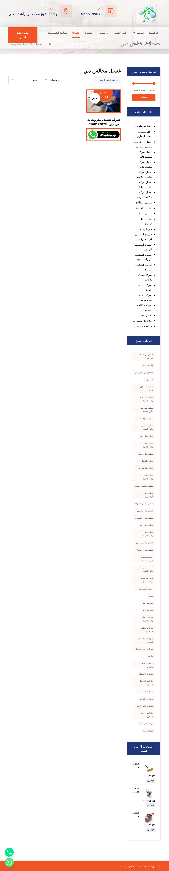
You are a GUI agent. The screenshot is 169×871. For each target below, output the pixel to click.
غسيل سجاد (145, 315)
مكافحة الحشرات (142, 321)
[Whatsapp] (9, 862)
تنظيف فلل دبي (146, 436)
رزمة (151, 595)
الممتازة (149, 379)
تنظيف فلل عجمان (145, 453)
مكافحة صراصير (143, 326)
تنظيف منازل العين (145, 510)
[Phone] (9, 852)
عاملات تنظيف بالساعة (147, 665)
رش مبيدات (148, 610)
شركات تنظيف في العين (147, 629)
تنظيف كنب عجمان (145, 468)
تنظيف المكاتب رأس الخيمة (146, 399)
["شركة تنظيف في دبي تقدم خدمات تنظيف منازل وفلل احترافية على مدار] (148, 13)
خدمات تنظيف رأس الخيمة (147, 569)
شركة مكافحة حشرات (144, 649)
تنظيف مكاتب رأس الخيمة (147, 477)
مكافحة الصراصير (145, 691)
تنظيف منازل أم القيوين (147, 495)
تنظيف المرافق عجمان (146, 388)
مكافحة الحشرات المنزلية (145, 683)
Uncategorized (143, 126)
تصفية (144, 97)
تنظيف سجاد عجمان (144, 418)
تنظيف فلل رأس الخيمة (148, 445)
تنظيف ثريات (145, 213)
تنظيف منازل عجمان (144, 549)
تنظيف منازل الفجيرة (144, 517)
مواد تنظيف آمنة (146, 723)
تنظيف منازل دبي (146, 525)
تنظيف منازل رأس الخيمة (147, 534)
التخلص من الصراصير (144, 372)
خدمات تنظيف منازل (144, 588)
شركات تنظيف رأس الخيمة (147, 619)
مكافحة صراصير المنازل (146, 715)
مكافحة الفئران (146, 698)
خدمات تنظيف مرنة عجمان (147, 580)
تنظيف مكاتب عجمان (144, 485)
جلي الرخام (146, 229)
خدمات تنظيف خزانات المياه (147, 559)
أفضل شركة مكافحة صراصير (144, 356)
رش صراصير (147, 603)
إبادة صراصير (147, 365)
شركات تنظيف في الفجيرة (145, 640)
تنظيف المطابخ (144, 202)
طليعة (150, 656)
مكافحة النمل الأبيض (144, 705)
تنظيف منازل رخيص (144, 542)
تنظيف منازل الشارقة (144, 503)
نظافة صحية (148, 730)
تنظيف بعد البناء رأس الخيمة (146, 409)
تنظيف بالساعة (144, 208)
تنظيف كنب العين (145, 461)
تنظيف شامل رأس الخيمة (147, 427)
